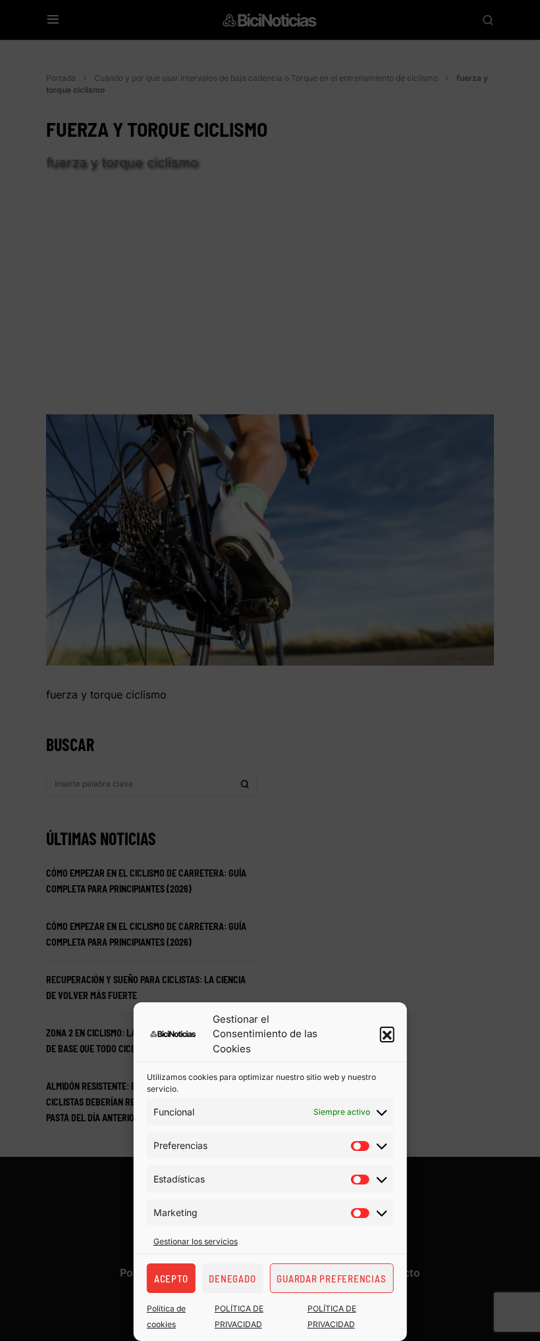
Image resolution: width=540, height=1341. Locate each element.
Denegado (232, 1278)
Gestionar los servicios (195, 1241)
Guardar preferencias (331, 1278)
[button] (386, 1033)
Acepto (171, 1278)
